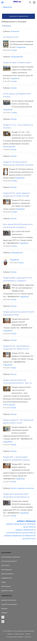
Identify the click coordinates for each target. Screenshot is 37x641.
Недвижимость (6, 578)
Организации (6, 586)
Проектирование (7, 574)
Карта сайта (28, 636)
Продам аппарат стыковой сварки (17, 62)
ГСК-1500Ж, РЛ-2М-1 (11, 37)
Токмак (14, 50)
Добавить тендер (7, 590)
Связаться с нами (19, 634)
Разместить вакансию (9, 604)
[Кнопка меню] (2, 2)
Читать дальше (9, 147)
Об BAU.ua (10, 634)
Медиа (3, 582)
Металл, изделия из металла (22, 488)
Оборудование (17, 57)
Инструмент (5, 565)
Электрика (15, 31)
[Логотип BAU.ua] (17, 1)
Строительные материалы (10, 557)
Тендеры (4, 612)
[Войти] (34, 2)
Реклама (4, 608)
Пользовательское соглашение (14, 636)
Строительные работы (9, 561)
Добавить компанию (8, 600)
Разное (14, 88)
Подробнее (21, 47)
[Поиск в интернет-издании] (30, 2)
